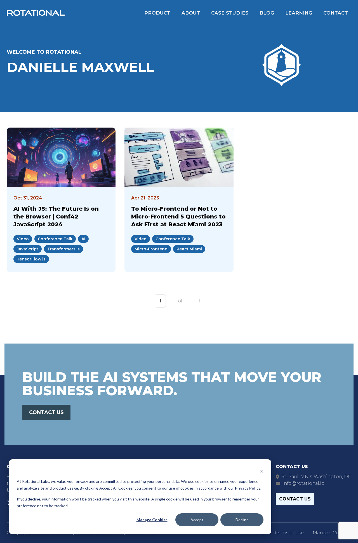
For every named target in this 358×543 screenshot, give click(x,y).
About (191, 13)
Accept (196, 519)
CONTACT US (46, 412)
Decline (242, 519)
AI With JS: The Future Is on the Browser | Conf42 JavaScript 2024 (56, 216)
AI (83, 238)
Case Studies (229, 13)
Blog (267, 13)
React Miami (189, 248)
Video (23, 238)
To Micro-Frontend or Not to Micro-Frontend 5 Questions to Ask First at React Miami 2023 (178, 216)
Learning (298, 13)
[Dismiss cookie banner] (261, 470)
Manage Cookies (152, 519)
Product (157, 13)
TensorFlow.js (31, 259)
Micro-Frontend (151, 248)
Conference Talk (55, 238)
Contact (335, 13)
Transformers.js (63, 248)
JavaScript (27, 248)
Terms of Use (289, 532)
